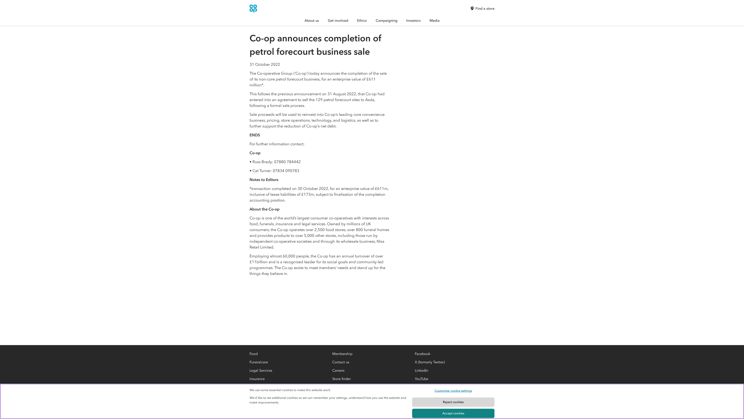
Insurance (257, 379)
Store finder (341, 379)
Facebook (422, 354)
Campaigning (386, 20)
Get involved (338, 20)
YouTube (421, 379)
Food (254, 354)
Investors (413, 20)
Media (435, 20)
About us (312, 20)
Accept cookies (453, 413)
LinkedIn (421, 370)
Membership (342, 354)
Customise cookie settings (453, 391)
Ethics (362, 20)
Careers (338, 370)
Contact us (340, 362)
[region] (372, 401)
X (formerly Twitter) (430, 362)
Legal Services (261, 370)
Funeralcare (259, 362)
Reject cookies (453, 402)
